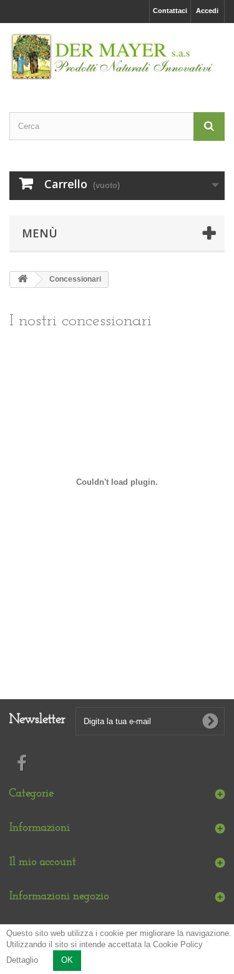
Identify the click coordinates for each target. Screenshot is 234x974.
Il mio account (42, 862)
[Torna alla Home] (22, 279)
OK (67, 960)
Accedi (207, 10)
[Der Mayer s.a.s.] (117, 56)
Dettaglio (22, 960)
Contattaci (170, 10)
